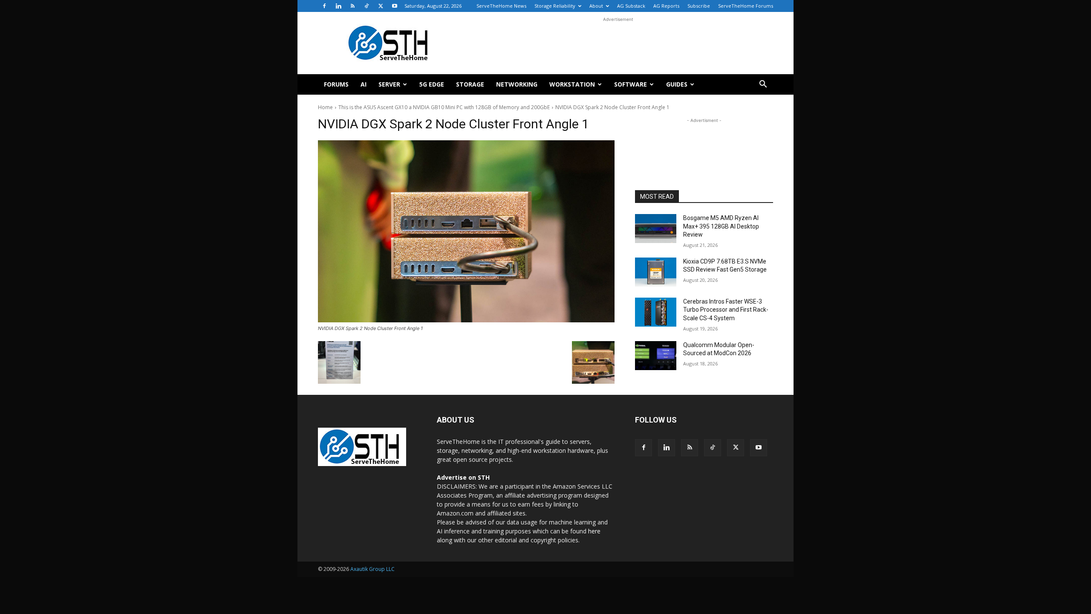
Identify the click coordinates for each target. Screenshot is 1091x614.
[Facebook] (324, 6)
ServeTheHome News (501, 6)
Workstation (572, 84)
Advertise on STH (463, 477)
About (596, 6)
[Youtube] (394, 6)
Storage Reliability (554, 6)
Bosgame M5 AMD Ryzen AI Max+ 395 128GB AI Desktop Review (721, 226)
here (594, 531)
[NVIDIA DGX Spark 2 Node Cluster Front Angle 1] (466, 231)
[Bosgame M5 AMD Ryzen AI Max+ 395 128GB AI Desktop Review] (655, 228)
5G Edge (431, 84)
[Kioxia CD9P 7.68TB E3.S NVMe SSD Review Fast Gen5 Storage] (655, 272)
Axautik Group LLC (372, 569)
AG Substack (631, 6)
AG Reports (666, 6)
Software (630, 84)
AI (364, 84)
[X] (380, 6)
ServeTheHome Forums (745, 6)
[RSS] (352, 6)
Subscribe (698, 6)
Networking (516, 84)
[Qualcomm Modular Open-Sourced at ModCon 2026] (655, 355)
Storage (470, 84)
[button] (763, 85)
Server (389, 84)
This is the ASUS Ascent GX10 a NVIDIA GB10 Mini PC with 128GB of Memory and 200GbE (444, 107)
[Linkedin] (338, 6)
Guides (676, 84)
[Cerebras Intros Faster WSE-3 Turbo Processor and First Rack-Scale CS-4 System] (655, 312)
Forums (336, 84)
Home (325, 107)
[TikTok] (366, 6)
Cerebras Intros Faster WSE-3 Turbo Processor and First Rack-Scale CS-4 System (725, 309)
